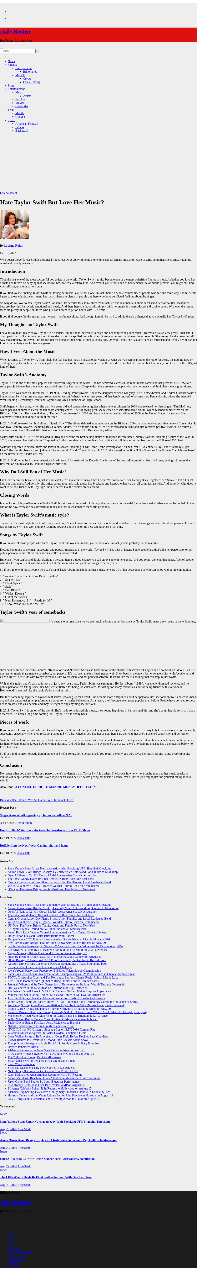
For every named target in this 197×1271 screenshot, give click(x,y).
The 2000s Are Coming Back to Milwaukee (34, 1057)
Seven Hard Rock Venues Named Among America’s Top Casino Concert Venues (57, 932)
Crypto (27, 78)
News (11, 61)
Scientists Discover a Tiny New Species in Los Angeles (41, 1067)
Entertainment (16, 89)
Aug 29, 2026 (8, 1129)
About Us (14, 1241)
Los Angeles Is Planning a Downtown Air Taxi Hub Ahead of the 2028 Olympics (57, 949)
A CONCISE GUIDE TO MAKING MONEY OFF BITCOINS (56, 787)
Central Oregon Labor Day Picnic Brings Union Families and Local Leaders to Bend (59, 882)
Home (11, 1235)
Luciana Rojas (13, 245)
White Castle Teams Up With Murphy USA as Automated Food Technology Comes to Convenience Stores (73, 1001)
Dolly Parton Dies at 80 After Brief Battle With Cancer (41, 935)
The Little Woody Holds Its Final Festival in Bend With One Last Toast (51, 878)
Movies (19, 102)
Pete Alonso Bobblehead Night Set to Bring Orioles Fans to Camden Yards (53, 981)
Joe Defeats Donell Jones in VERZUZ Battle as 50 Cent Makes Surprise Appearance (59, 991)
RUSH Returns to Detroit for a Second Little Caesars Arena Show (48, 1040)
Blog (11, 85)
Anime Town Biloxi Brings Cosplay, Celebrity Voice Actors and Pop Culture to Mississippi (63, 872)
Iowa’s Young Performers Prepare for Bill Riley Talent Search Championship (54, 970)
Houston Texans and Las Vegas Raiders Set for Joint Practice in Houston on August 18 (60, 1095)
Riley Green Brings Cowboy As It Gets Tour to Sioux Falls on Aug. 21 (51, 1053)
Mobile (19, 113)
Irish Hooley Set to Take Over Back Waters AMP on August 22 (46, 1085)
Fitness (19, 127)
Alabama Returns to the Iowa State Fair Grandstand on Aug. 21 (46, 1050)
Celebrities (21, 106)
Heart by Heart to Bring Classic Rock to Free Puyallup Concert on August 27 (55, 956)
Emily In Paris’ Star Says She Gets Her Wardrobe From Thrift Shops (45, 830)
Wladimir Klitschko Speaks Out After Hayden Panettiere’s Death (47, 1033)
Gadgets (20, 116)
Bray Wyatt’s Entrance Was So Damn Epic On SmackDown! (37, 800)
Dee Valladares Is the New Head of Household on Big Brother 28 (48, 988)
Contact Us (14, 1266)
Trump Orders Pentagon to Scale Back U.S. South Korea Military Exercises (54, 1043)
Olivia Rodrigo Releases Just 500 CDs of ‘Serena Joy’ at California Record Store (57, 960)
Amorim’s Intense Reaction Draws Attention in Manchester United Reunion (54, 1078)
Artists (27, 95)
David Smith (24, 822)
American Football (26, 123)
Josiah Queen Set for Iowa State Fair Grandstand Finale (41, 1060)
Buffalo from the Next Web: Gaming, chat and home (34, 845)
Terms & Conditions (20, 1252)
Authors (13, 1262)
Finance (12, 64)
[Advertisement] (98, 162)
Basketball (21, 130)
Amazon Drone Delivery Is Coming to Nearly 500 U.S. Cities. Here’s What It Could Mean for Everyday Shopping (77, 1012)
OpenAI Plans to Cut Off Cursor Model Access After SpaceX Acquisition (52, 875)
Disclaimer (14, 1248)
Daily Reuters (15, 31)
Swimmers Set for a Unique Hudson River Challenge (40, 967)
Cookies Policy (17, 1259)
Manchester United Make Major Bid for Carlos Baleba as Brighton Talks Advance (58, 1015)
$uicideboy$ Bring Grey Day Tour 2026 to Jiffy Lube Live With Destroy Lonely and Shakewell (66, 1005)
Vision (12, 1245)
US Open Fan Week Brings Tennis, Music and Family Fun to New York (51, 889)
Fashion (20, 99)
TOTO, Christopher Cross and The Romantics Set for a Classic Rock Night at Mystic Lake (63, 977)
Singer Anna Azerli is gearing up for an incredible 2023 (36, 815)
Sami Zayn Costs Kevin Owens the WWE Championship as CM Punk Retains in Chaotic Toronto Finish (71, 974)
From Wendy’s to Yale (21, 1064)
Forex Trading (31, 82)
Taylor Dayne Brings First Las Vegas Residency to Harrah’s (44, 1022)
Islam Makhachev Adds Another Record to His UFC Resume (45, 1074)
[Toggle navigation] (1, 48)
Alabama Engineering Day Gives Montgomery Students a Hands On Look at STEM (59, 1092)
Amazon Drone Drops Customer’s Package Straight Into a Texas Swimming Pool (57, 963)
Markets (20, 75)
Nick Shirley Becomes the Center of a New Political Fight (43, 1071)
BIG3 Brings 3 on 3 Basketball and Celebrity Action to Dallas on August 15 (54, 1098)
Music (19, 92)
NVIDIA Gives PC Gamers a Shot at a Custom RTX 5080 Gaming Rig (51, 1029)
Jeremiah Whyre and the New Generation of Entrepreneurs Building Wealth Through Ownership (66, 984)
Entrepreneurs (23, 68)
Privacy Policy (16, 1255)
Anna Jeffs (23, 838)
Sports (11, 120)
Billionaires (30, 71)
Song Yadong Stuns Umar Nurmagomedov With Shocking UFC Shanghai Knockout (59, 868)
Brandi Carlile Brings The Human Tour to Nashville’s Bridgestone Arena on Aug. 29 (59, 1008)
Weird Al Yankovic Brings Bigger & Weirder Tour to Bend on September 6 (53, 885)
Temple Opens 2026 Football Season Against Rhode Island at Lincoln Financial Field (59, 939)
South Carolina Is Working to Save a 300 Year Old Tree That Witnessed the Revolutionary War (65, 946)
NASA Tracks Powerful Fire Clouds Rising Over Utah (41, 1026)
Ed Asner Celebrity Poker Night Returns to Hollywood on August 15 (50, 1088)
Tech (11, 109)
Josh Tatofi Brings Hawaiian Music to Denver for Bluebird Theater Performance (56, 998)
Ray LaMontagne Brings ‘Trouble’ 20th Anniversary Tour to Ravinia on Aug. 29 (57, 942)
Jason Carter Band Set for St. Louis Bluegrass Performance (43, 1081)
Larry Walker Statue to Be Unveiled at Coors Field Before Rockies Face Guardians (58, 1036)
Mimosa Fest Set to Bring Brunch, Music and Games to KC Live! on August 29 (56, 994)
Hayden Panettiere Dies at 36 (25, 1046)
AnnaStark (24, 1129)
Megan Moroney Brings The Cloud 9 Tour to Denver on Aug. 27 (47, 953)
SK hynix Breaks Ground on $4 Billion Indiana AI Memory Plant (47, 929)
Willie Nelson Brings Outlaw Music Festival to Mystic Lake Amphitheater (53, 1019)
